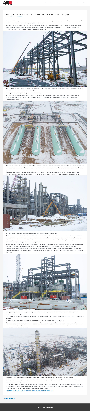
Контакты (79, 3)
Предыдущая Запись (9, 398)
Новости (72, 3)
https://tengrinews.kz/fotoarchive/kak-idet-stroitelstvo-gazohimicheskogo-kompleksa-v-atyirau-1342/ (29, 390)
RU (84, 3)
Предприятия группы (62, 3)
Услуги (51, 3)
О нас (46, 3)
